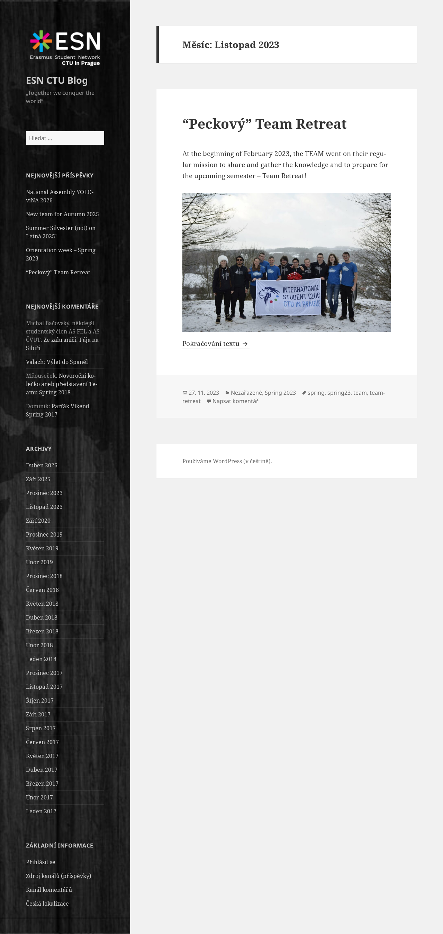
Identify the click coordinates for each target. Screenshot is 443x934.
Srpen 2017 (41, 728)
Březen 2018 (42, 631)
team (360, 392)
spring (316, 392)
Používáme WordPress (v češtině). (227, 461)
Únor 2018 (39, 645)
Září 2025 (38, 479)
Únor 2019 (39, 562)
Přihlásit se (40, 862)
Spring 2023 (280, 392)
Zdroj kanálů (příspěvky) (58, 876)
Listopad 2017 (44, 686)
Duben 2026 (41, 465)
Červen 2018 (42, 590)
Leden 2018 (41, 659)
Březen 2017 (42, 783)
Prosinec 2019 (44, 534)
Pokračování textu (216, 343)
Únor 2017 (39, 797)
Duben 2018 (41, 617)
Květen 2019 (42, 548)
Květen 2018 (42, 603)
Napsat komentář (236, 401)
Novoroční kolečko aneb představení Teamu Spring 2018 (61, 384)
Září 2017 (38, 714)
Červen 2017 (42, 742)
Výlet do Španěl (67, 362)
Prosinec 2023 (44, 493)
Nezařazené (246, 392)
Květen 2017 (42, 756)
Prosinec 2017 (44, 673)
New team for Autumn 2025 (62, 214)
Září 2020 (38, 520)
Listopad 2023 (44, 507)
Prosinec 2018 (44, 576)
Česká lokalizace (47, 903)
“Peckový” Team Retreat (58, 272)
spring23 (339, 392)
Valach (35, 362)
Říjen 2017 (40, 700)
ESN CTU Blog (57, 80)
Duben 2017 (41, 769)
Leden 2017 (41, 811)
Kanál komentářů (49, 890)
